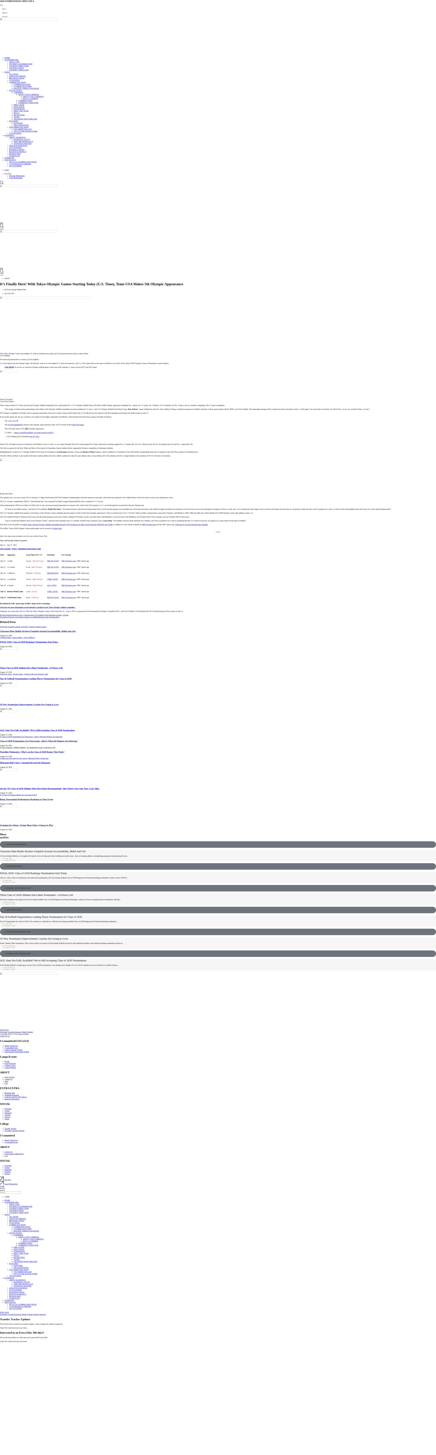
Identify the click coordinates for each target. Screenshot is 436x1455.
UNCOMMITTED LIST (23, 129)
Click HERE (9, 367)
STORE (17, 117)
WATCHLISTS (10, 160)
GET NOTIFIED (15, 148)
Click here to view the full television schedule (191, 525)
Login (7, 170)
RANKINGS (9, 135)
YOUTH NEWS (15, 133)
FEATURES (13, 121)
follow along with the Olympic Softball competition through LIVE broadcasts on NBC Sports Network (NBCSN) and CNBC (68, 525)
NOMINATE (9, 158)
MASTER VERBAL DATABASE (26, 88)
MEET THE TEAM (21, 111)
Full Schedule (5, 549)
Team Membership (15, 178)
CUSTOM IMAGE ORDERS (20, 164)
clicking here (57, 528)
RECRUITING (19, 115)
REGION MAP (15, 154)
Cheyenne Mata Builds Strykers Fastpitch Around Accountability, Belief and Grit (38, 631)
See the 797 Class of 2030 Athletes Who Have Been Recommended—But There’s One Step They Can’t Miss (49, 788)
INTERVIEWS (19, 109)
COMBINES (18, 92)
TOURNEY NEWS (16, 68)
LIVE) (56, 573)
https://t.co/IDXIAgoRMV (23, 433)
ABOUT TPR (14, 62)
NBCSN (50, 573)
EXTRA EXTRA (15, 90)
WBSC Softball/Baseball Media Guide (26, 549)
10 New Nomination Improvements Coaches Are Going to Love (29, 704)
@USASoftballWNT (15, 425)
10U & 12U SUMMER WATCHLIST (23, 162)
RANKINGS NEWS (16, 150)
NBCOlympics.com (149, 525)
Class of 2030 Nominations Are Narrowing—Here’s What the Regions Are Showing (38, 741)
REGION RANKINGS (17, 152)
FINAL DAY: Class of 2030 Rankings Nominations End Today (29, 642)
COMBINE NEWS (25, 101)
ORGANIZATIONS (21, 125)
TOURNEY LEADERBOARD (20, 64)
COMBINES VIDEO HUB (28, 103)
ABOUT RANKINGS (17, 137)
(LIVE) (54, 585)
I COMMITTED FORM (22, 86)
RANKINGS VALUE (22, 139)
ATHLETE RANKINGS (18, 146)
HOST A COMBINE (30, 99)
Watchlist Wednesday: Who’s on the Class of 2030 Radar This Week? (32, 752)
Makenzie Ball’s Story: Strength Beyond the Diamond (25, 763)
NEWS (7, 72)
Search (2, 1188)
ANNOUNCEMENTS (17, 76)
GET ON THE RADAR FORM (25, 131)
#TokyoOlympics (78, 425)
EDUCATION (19, 107)
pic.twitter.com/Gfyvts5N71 (44, 433)
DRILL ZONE (19, 105)
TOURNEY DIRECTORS (19, 66)
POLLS (16, 113)
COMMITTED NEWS (17, 82)
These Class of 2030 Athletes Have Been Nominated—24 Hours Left (31, 668)
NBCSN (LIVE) (53, 561)
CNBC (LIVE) (52, 579)
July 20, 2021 (34, 436)
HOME (7, 58)
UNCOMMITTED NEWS (19, 127)
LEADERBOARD (12, 60)
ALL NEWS (13, 74)
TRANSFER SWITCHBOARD (25, 119)
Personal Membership (17, 176)
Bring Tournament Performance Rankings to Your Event (26, 799)
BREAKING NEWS (16, 78)
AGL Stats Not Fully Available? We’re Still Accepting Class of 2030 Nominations (37, 730)
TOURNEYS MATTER (22, 144)
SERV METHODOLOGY (23, 142)
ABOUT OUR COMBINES (28, 95)
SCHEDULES (14, 156)
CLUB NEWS (14, 80)
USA (49, 585)
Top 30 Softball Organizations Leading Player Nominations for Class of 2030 (36, 678)
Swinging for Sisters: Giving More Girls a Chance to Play (26, 825)
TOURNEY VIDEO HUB (19, 70)
